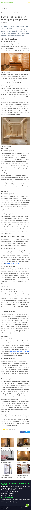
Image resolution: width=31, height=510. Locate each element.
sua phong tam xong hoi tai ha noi (9, 502)
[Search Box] (28, 8)
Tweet (28, 431)
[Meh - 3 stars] (4, 429)
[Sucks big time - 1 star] (2, 429)
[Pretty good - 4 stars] (6, 429)
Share (23, 431)
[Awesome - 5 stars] (7, 429)
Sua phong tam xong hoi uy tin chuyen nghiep (11, 501)
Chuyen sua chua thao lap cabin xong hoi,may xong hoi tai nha (15, 499)
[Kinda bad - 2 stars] (3, 429)
